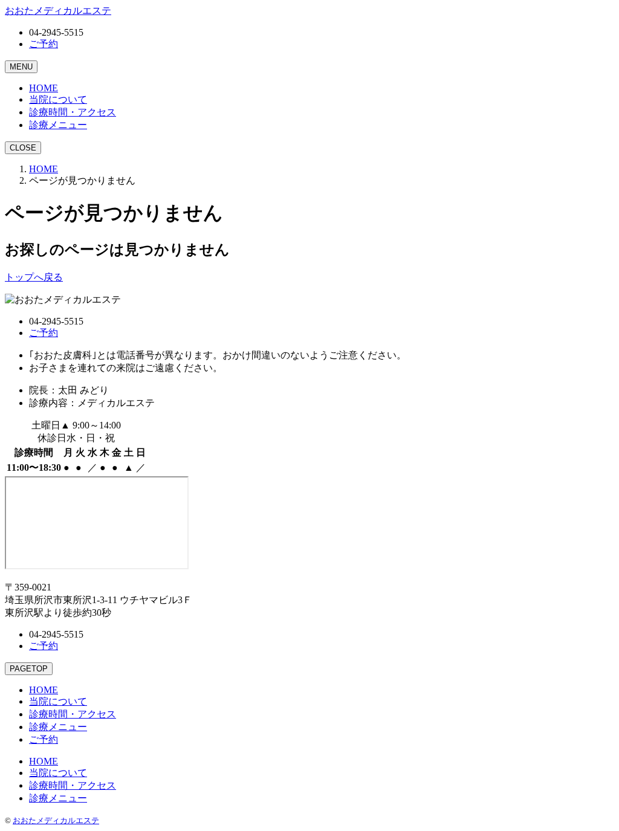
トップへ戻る (34, 277)
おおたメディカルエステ (56, 820)
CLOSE (23, 147)
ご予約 (43, 44)
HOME (43, 169)
